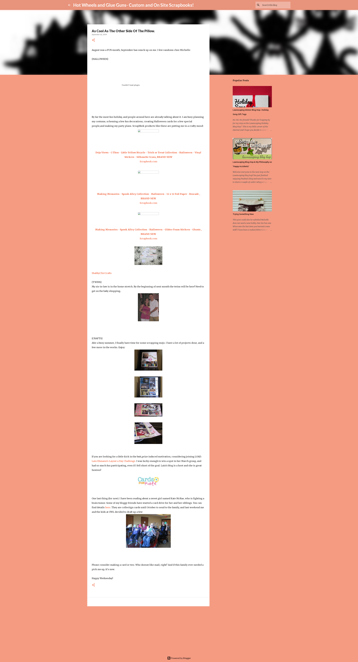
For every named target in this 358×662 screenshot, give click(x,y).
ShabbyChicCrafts (102, 273)
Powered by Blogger (181, 658)
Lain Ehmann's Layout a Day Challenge (113, 461)
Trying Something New (243, 214)
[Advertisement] (148, 630)
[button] (93, 40)
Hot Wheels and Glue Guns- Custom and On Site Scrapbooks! (133, 5)
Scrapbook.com (148, 161)
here (107, 507)
